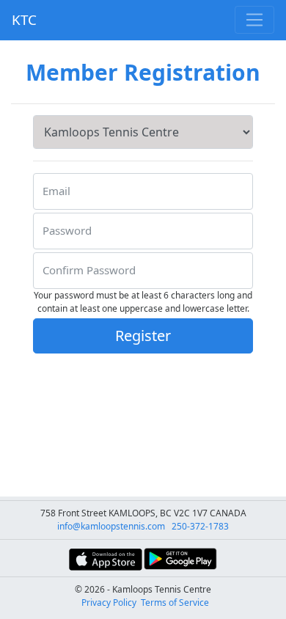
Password (67, 230)
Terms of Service (175, 602)
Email (56, 190)
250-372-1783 (200, 526)
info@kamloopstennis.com (111, 526)
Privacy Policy (108, 602)
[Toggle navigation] (254, 20)
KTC (24, 19)
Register (143, 335)
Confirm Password (89, 270)
